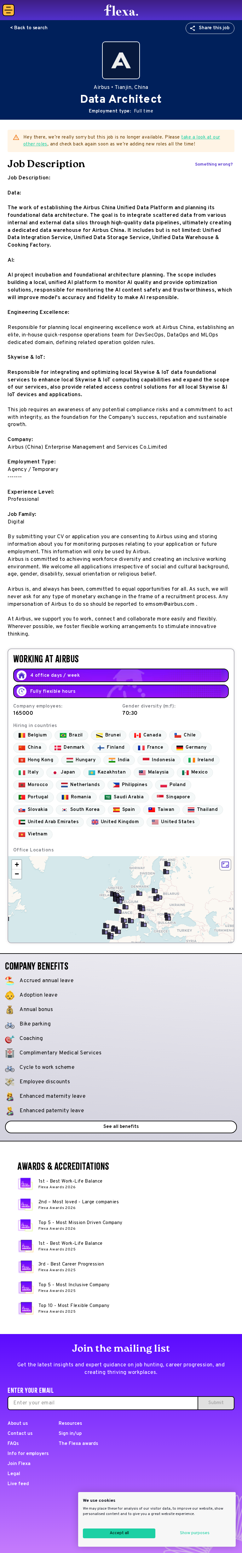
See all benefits (120, 1127)
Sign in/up (70, 1434)
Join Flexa (19, 1464)
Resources (70, 1424)
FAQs (13, 1444)
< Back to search (29, 28)
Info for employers (28, 1454)
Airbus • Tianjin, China (121, 87)
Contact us (20, 1434)
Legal (14, 1474)
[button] (166, 871)
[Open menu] (8, 10)
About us (18, 1424)
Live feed (18, 1484)
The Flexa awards (78, 1444)
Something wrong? (214, 164)
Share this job (214, 28)
